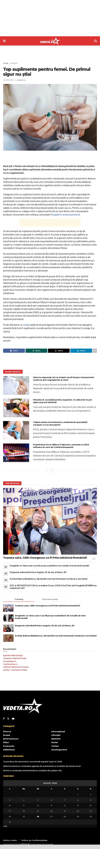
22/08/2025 (8, 80)
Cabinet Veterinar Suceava (16, 667)
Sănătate (14, 63)
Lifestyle (56, 735)
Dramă (6, 735)
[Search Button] (95, 41)
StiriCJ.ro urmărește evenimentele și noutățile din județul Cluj (32, 770)
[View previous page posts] (48, 470)
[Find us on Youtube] (13, 718)
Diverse (7, 731)
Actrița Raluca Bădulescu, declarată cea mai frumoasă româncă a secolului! (48, 579)
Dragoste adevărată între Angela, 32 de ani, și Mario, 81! (38, 572)
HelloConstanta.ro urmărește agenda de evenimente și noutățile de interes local (42, 766)
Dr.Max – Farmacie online (15, 670)
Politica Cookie (10, 840)
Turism (55, 746)
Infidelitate (9, 750)
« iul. (5, 826)
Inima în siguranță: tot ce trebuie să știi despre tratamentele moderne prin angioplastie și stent (63, 378)
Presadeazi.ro (9, 661)
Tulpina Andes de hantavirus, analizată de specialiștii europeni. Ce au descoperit (60, 423)
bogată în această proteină (66, 214)
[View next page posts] (52, 470)
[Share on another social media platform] (95, 351)
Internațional (58, 731)
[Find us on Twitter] (8, 718)
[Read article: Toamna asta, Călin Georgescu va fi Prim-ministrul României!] (50, 521)
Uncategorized (59, 750)
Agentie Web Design (13, 655)
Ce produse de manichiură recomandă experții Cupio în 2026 (32, 761)
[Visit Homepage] (50, 41)
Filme (6, 742)
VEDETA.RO (25, 844)
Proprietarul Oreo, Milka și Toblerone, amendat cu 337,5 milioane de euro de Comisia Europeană (61, 445)
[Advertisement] (50, 18)
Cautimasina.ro (10, 664)
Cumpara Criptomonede (14, 658)
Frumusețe (8, 746)
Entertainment (10, 739)
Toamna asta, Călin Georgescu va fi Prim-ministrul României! (45, 557)
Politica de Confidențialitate (34, 840)
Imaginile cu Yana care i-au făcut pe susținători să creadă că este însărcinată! (49, 565)
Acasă (5, 63)
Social (54, 742)
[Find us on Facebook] (3, 718)
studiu (26, 324)
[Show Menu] (4, 41)
